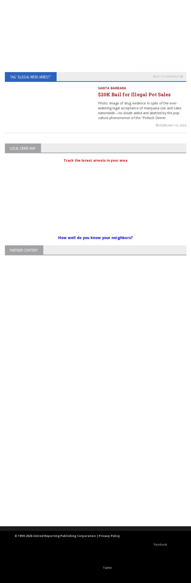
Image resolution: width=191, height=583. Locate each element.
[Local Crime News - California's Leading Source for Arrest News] (92, 438)
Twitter (107, 568)
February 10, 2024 (172, 125)
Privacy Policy (109, 536)
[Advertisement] (98, 32)
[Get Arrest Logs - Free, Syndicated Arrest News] (91, 458)
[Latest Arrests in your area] (95, 166)
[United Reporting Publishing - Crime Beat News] (91, 418)
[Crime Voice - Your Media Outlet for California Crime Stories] (91, 508)
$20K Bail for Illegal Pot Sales (134, 94)
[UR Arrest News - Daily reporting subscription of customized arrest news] (91, 488)
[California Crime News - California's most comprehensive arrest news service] (91, 473)
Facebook (160, 544)
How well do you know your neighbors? (95, 237)
